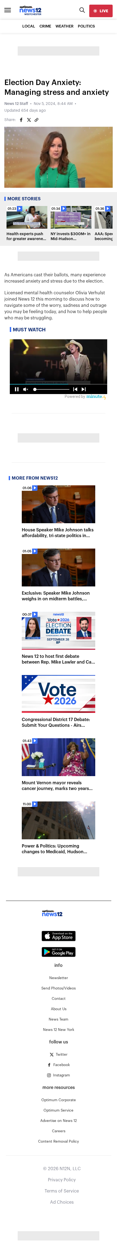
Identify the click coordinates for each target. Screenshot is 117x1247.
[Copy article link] (36, 120)
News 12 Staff (16, 104)
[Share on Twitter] (29, 120)
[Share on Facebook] (21, 120)
